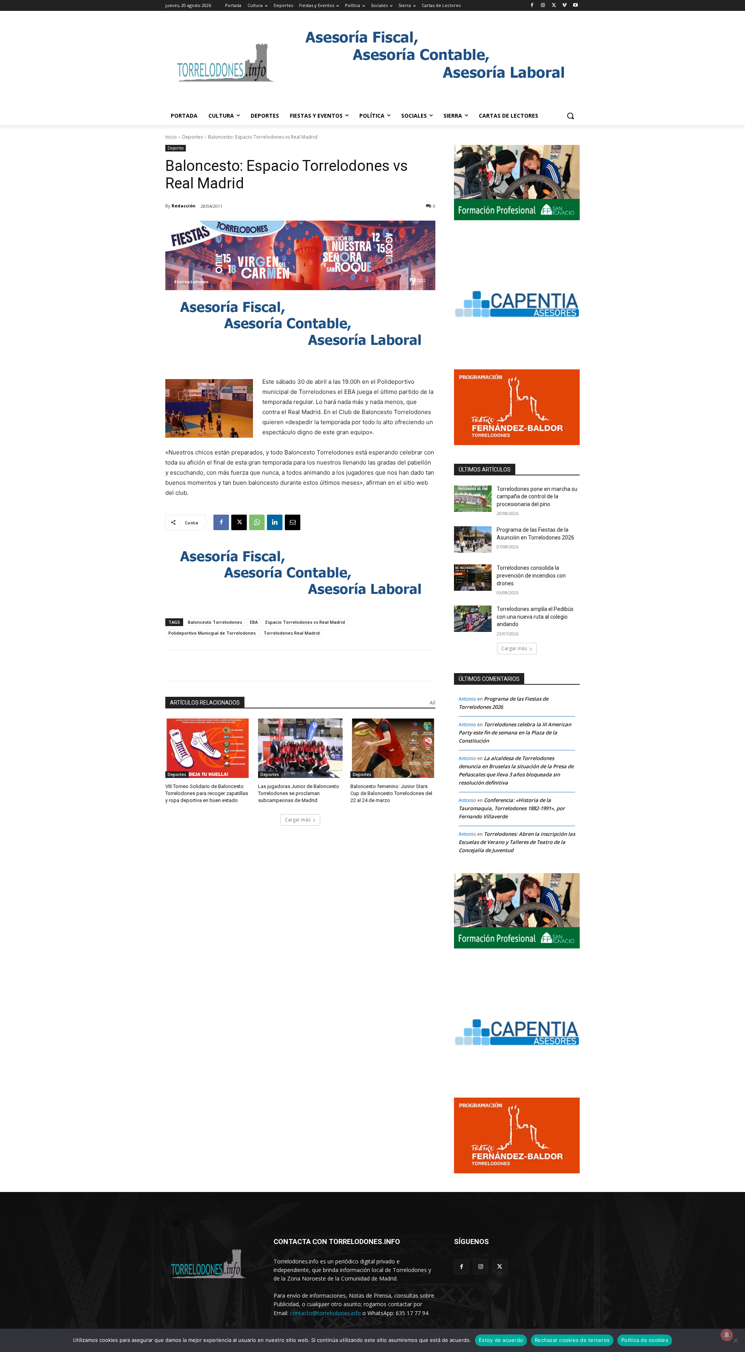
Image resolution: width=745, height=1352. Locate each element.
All (432, 703)
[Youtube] (575, 5)
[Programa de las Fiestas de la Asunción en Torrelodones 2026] (473, 539)
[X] (553, 5)
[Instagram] (543, 5)
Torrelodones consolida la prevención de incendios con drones (531, 575)
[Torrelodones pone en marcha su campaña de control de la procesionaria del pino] (473, 498)
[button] (570, 115)
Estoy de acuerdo (501, 1340)
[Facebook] (532, 5)
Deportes (192, 137)
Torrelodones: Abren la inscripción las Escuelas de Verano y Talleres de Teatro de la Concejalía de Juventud (517, 842)
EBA (254, 622)
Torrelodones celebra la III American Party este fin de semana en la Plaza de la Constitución (515, 732)
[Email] (292, 522)
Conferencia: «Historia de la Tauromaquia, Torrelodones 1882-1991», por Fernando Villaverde (512, 808)
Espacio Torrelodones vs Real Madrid (305, 622)
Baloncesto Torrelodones (215, 622)
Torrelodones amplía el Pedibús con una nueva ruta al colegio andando (535, 616)
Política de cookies (644, 1340)
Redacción (184, 206)
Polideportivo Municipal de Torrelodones (212, 633)
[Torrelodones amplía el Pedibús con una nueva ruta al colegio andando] (473, 619)
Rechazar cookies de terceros (572, 1340)
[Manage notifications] (727, 1335)
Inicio (171, 137)
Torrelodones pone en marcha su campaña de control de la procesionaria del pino (537, 496)
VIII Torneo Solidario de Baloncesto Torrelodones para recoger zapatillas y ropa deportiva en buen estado (206, 793)
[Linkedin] (274, 522)
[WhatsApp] (257, 522)
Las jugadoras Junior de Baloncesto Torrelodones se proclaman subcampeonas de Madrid (298, 793)
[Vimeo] (564, 5)
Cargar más (297, 819)
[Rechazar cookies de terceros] (735, 1340)
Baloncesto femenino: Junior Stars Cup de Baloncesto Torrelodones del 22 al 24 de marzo (391, 793)
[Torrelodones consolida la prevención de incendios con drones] (473, 577)
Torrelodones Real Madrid (291, 633)
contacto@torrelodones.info (325, 1313)
